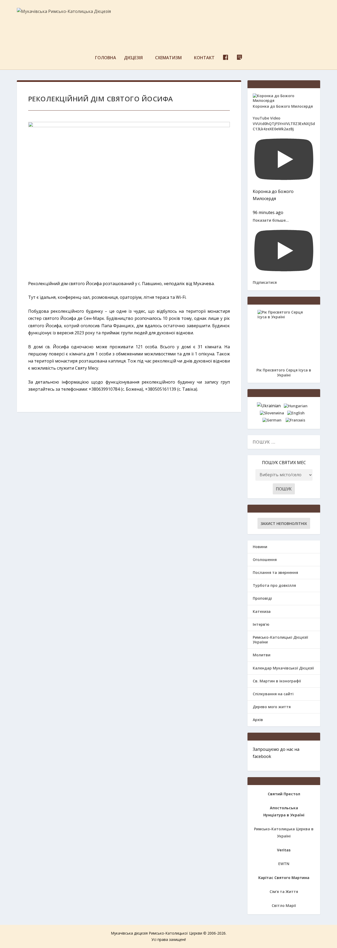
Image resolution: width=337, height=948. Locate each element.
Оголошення (265, 559)
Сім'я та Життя (284, 891)
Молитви (261, 654)
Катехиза (262, 611)
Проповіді (262, 598)
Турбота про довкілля (274, 585)
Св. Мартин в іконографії (277, 680)
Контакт (204, 58)
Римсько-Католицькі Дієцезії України (280, 639)
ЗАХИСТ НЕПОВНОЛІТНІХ (284, 523)
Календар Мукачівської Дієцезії (283, 668)
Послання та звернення (275, 572)
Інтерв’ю (261, 624)
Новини (260, 546)
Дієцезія (133, 58)
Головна (105, 58)
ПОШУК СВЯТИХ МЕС (284, 462)
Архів (258, 719)
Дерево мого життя (272, 706)
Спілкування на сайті (273, 693)
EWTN (283, 863)
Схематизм (168, 58)
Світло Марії (284, 905)
